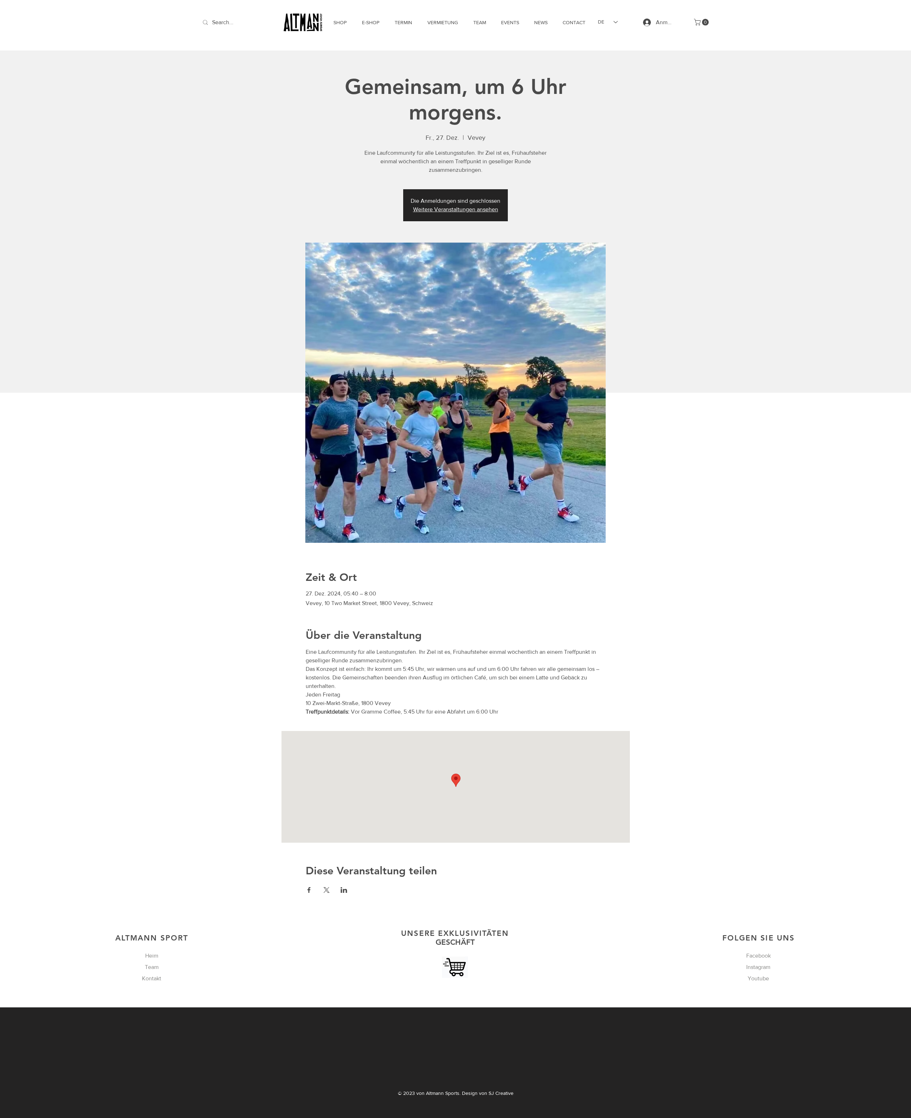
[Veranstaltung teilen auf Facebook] (309, 890)
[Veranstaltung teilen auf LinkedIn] (344, 890)
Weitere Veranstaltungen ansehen (455, 209)
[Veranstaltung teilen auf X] (326, 890)
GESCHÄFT (455, 938)
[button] (702, 22)
